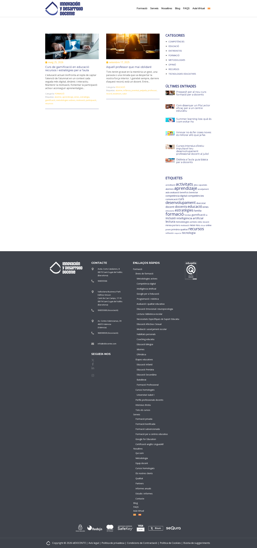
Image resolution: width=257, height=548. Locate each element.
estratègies (184, 210)
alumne (58, 97)
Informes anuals (143, 488)
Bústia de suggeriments (196, 543)
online (208, 225)
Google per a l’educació (146, 293)
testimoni (117, 93)
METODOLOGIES (177, 60)
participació (91, 100)
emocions (170, 210)
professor (152, 90)
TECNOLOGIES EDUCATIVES (182, 73)
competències (196, 195)
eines (76, 97)
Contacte (139, 498)
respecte (177, 233)
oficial (202, 225)
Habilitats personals (146, 334)
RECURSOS (174, 69)
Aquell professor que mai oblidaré (129, 67)
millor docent (203, 222)
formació (175, 214)
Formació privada (143, 419)
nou (198, 225)
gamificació (50, 100)
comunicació (172, 199)
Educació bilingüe (145, 344)
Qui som (139, 453)
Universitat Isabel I (145, 394)
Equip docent (141, 463)
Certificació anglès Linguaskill (145, 444)
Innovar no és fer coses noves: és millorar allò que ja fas (193, 133)
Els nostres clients (144, 473)
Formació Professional (146, 384)
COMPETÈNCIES (176, 41)
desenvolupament (181, 202)
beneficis (184, 192)
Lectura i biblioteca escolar (146, 314)
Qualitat (139, 478)
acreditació (170, 185)
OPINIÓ (172, 64)
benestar (193, 192)
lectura (170, 222)
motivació (80, 100)
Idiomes (140, 349)
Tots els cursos (142, 410)
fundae (187, 215)
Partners (139, 483)
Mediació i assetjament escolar (146, 329)
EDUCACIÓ (120, 87)
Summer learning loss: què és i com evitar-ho (193, 120)
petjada (143, 90)
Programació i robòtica (146, 298)
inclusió (171, 218)
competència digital (176, 195)
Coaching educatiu (145, 339)
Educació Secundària (146, 374)
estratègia (84, 97)
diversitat (201, 203)
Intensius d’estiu (143, 405)
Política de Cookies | (171, 543)
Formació (142, 8)
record (109, 93)
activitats (184, 184)
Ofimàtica (141, 354)
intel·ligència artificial (189, 218)
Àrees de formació (144, 273)
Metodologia (141, 458)
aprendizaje (67, 97)
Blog (177, 8)
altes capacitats (200, 185)
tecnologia (188, 233)
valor (124, 93)
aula (168, 192)
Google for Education (145, 439)
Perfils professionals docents (145, 399)
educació (195, 206)
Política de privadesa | (114, 543)
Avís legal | (94, 543)
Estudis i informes (144, 493)
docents (181, 206)
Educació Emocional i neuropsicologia (146, 309)
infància (127, 90)
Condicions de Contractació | (143, 543)
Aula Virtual (198, 8)
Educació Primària (145, 369)
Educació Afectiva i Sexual (146, 324)
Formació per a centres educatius (145, 434)
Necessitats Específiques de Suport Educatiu (146, 319)
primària (175, 229)
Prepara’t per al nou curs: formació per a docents (191, 93)
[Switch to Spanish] (139, 515)
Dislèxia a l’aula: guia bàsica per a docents (192, 161)
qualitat (184, 229)
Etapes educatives (144, 359)
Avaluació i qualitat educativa (146, 303)
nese (192, 225)
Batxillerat (141, 379)
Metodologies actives (146, 278)
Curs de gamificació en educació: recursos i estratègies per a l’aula (67, 68)
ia (206, 215)
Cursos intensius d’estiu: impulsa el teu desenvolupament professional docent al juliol (192, 149)
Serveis (154, 8)
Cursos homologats (145, 389)
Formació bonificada (145, 424)
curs (181, 199)
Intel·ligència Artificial (146, 288)
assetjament (203, 189)
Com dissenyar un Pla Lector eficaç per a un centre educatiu (193, 108)
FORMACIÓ (59, 93)
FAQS (186, 8)
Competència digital (146, 283)
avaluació (174, 192)
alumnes (170, 189)
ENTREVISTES (175, 50)
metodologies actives (65, 100)
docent (170, 207)
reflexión (170, 233)
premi (168, 229)
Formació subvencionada (145, 429)
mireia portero (173, 225)
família (197, 210)
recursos (49, 103)
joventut (135, 90)
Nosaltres (166, 8)
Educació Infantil (144, 364)
